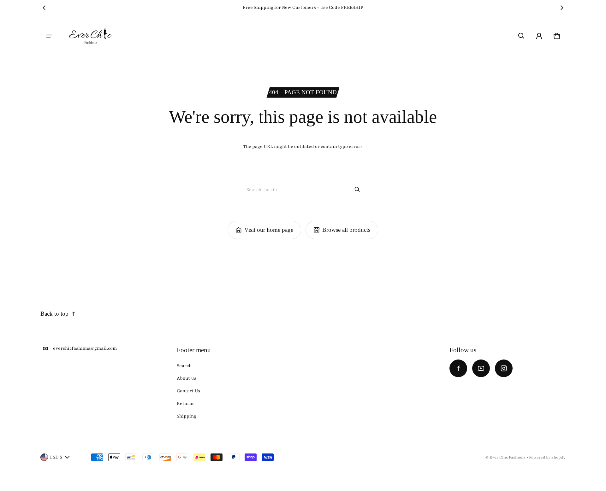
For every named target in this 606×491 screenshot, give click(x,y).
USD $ (55, 457)
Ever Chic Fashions (508, 457)
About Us (186, 378)
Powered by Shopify (547, 457)
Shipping (186, 416)
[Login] (539, 36)
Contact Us (188, 391)
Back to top (54, 313)
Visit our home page (268, 229)
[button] (521, 36)
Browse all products (346, 229)
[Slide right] (562, 7)
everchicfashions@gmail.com (85, 348)
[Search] (357, 189)
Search (184, 366)
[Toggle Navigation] (49, 36)
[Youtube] (481, 368)
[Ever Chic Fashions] (90, 36)
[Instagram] (504, 368)
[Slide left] (44, 7)
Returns (185, 403)
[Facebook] (458, 368)
